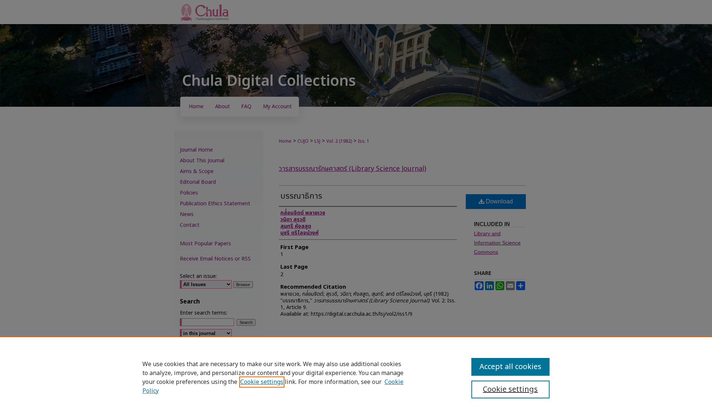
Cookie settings (261, 382)
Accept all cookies (510, 366)
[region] (356, 377)
